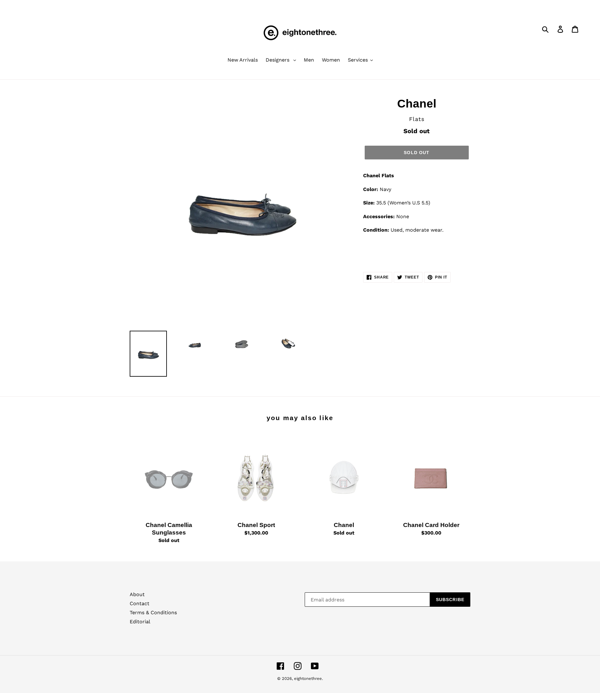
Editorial (140, 622)
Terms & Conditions (153, 612)
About (137, 594)
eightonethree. (308, 678)
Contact (139, 603)
